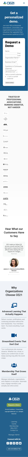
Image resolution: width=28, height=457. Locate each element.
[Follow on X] (11, 443)
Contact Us (14, 430)
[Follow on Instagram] (14, 443)
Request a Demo (14, 405)
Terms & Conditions (10, 409)
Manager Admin (14, 435)
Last (19, 55)
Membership (14, 426)
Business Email (11, 62)
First (19, 53)
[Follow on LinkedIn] (17, 443)
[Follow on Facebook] (8, 443)
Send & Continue (9, 82)
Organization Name (12, 58)
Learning (14, 422)
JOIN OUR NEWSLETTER (14, 449)
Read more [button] (14, 253)
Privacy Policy (19, 409)
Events (14, 424)
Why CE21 (14, 428)
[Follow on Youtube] (20, 443)
